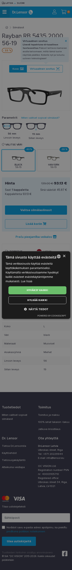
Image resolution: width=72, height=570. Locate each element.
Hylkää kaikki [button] (37, 300)
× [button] (64, 256)
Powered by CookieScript (51, 315)
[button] (36, 309)
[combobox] (59, 256)
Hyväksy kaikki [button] (37, 290)
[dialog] (36, 285)
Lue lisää (26, 281)
